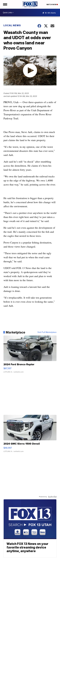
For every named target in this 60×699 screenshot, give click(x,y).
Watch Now (51, 4)
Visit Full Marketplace (47, 332)
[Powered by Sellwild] (52, 497)
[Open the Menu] (5, 4)
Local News (12, 25)
